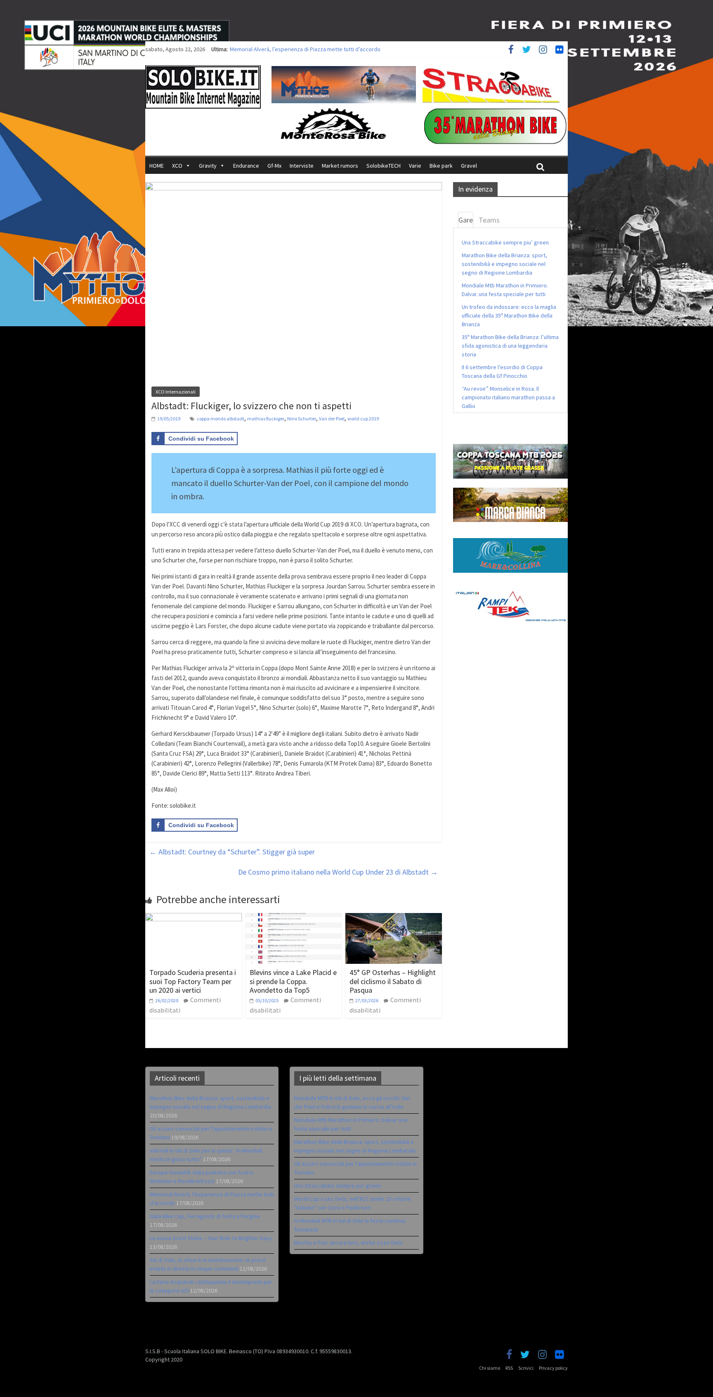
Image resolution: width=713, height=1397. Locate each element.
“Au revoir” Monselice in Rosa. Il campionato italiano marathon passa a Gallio (508, 397)
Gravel (469, 165)
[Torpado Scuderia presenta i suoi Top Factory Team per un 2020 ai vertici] (193, 918)
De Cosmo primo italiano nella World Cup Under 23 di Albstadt (338, 872)
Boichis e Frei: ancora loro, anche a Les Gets (348, 1242)
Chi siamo (489, 1368)
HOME (156, 165)
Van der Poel (332, 418)
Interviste (302, 165)
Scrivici (526, 1368)
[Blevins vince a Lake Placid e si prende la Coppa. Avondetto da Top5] (294, 918)
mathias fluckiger (265, 418)
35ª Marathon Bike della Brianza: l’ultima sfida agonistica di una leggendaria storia (510, 345)
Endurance (246, 165)
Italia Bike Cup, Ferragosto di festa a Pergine (205, 1216)
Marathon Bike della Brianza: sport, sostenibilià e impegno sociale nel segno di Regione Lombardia (504, 263)
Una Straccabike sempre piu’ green (505, 242)
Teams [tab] (489, 220)
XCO (177, 165)
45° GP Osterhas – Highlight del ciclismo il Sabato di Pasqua (392, 981)
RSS (509, 1368)
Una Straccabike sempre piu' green (337, 1185)
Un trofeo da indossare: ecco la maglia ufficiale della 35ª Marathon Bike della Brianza (509, 315)
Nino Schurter (301, 418)
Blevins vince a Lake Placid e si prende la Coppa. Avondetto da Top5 (293, 981)
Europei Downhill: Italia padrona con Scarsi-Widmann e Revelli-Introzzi (314, 49)
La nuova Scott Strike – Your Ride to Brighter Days (211, 1238)
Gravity (208, 165)
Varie (415, 165)
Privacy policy (553, 1368)
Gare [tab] (465, 220)
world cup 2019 (363, 418)
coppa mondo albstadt (220, 418)
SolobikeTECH (383, 165)
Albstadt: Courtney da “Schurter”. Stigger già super (232, 851)
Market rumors (340, 165)
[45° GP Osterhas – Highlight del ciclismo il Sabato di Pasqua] (393, 918)
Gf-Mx (274, 165)
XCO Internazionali (176, 392)
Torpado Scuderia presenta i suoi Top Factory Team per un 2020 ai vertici (192, 981)
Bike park (441, 165)
